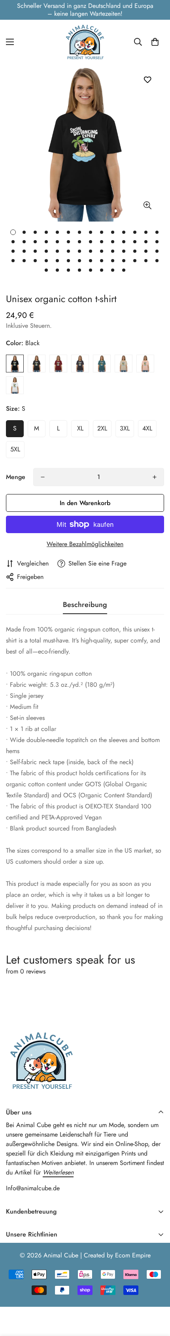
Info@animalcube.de (33, 1188)
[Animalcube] (85, 42)
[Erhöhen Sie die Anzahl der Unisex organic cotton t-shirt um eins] (154, 477)
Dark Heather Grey (36, 363)
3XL (125, 428)
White (15, 385)
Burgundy (58, 363)
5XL (15, 449)
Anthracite (80, 363)
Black (15, 363)
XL (80, 428)
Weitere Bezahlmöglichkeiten (85, 544)
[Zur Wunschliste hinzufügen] (147, 79)
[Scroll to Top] (156, 1294)
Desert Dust (123, 363)
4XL (147, 428)
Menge (15, 476)
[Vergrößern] (147, 205)
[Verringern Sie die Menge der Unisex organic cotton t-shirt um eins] (43, 477)
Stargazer (102, 363)
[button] (155, 42)
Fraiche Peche (145, 363)
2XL (102, 428)
